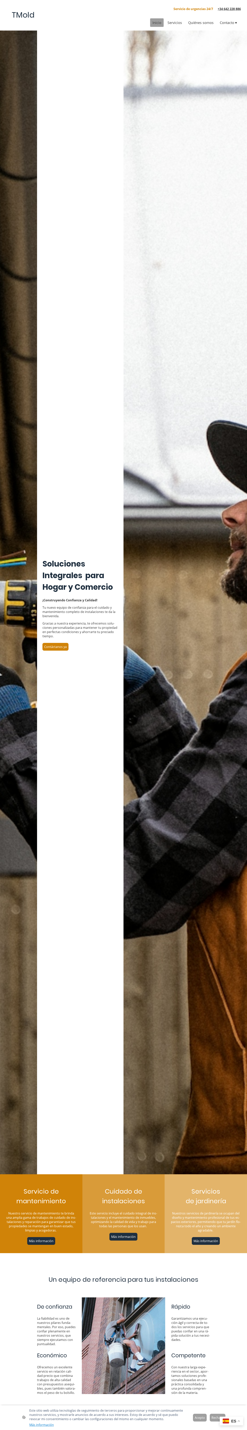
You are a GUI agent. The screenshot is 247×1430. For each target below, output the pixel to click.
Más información (41, 1241)
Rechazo (217, 1418)
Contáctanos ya (55, 647)
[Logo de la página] (23, 24)
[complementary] (231, 1421)
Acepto (200, 1418)
